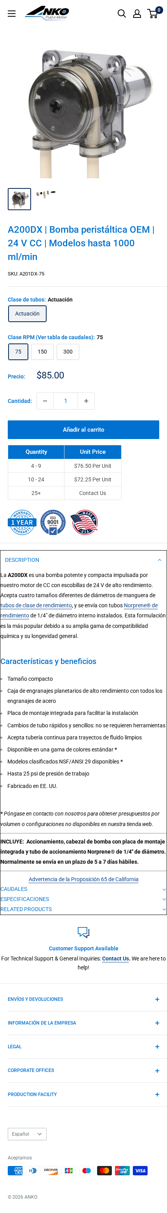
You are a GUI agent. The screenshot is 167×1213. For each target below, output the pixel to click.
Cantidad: (20, 401)
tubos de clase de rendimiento (36, 605)
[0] (153, 13)
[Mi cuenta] (137, 13)
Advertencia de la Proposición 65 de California (84, 879)
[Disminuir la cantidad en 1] (45, 401)
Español (20, 1134)
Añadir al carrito (83, 429)
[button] (83, 560)
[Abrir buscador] (122, 13)
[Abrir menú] (12, 13)
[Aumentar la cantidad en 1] (86, 401)
